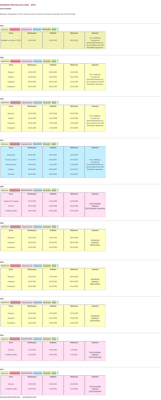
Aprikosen (4, 29)
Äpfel (54, 29)
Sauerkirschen (26, 29)
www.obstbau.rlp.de (29, 397)
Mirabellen (47, 61)
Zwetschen (37, 29)
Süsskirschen (15, 29)
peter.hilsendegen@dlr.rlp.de (10, 397)
